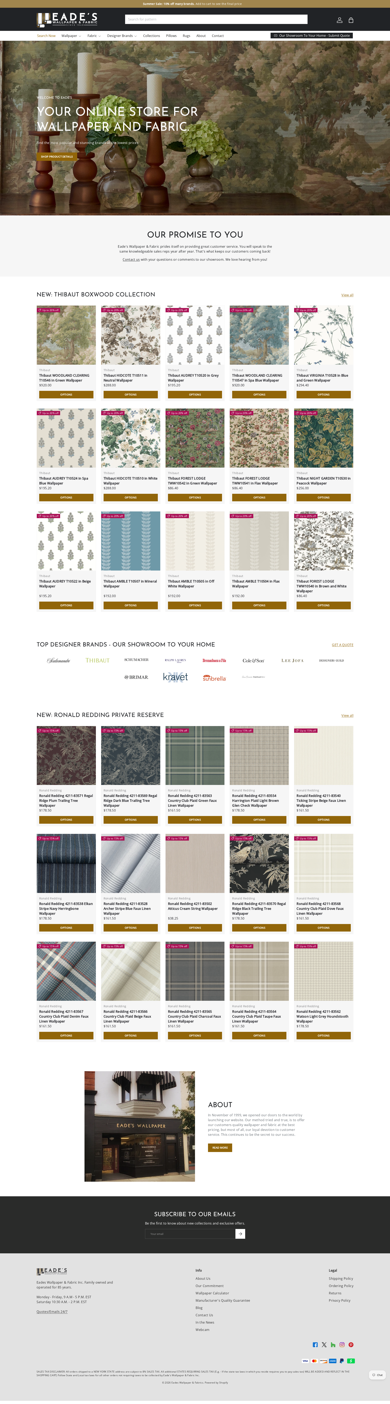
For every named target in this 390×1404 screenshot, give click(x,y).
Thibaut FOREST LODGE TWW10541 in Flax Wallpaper (255, 480)
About (201, 36)
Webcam (202, 1329)
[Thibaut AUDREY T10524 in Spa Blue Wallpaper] (66, 438)
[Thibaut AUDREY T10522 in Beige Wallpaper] (66, 541)
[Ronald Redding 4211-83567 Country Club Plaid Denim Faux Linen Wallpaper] (66, 971)
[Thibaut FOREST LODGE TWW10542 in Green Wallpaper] (195, 438)
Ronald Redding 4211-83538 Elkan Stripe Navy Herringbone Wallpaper (66, 908)
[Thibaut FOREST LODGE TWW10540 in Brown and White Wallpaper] (323, 541)
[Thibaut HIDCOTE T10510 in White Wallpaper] (130, 438)
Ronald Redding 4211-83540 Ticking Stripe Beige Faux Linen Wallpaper (321, 800)
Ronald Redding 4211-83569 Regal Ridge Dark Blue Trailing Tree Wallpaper (130, 800)
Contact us (131, 259)
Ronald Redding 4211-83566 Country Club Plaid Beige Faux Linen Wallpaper (127, 1016)
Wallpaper (69, 36)
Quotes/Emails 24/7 (52, 1311)
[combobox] (216, 19)
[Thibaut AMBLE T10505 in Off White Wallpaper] (195, 541)
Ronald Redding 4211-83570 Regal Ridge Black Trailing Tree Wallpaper (259, 908)
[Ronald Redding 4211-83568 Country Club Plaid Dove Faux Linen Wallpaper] (323, 863)
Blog (199, 1308)
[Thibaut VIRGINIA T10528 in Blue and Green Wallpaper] (323, 335)
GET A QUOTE (342, 645)
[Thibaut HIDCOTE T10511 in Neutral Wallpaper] (130, 335)
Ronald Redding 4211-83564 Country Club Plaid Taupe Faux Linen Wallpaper (256, 1016)
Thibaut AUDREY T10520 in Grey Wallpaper (193, 378)
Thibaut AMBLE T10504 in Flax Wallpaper (256, 583)
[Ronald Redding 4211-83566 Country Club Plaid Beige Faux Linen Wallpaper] (130, 971)
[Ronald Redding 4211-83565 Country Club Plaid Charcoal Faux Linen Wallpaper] (195, 971)
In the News (205, 1322)
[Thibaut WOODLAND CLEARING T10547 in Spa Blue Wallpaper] (259, 335)
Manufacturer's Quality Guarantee (223, 1300)
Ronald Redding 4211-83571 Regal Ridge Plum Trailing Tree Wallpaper (66, 800)
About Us (203, 1278)
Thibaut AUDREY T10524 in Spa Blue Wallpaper (63, 480)
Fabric (92, 36)
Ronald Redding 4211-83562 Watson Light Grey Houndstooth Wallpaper (322, 1016)
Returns (335, 1293)
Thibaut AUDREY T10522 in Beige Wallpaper (65, 583)
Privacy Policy (339, 1300)
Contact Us (204, 1315)
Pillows (171, 36)
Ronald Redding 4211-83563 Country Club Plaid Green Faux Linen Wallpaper (192, 800)
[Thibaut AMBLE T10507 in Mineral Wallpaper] (130, 541)
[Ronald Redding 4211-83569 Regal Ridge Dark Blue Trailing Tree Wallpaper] (130, 755)
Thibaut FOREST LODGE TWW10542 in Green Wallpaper (192, 480)
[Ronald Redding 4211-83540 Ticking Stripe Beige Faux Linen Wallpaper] (323, 755)
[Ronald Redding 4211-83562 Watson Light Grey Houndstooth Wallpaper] (323, 971)
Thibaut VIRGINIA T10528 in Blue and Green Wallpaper (322, 378)
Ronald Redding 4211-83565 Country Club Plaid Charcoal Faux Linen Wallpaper (194, 1016)
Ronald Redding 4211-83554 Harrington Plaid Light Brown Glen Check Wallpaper (255, 800)
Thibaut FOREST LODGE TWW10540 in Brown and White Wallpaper (322, 586)
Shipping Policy (341, 1278)
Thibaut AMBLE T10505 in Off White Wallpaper (191, 583)
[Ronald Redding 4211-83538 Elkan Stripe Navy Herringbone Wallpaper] (66, 863)
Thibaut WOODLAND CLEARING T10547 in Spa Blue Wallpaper (257, 378)
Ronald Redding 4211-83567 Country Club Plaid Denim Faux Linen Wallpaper (64, 1016)
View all (347, 295)
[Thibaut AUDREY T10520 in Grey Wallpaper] (195, 335)
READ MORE (220, 1147)
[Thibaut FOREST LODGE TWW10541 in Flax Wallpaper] (259, 438)
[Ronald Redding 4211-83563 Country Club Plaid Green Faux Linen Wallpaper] (195, 755)
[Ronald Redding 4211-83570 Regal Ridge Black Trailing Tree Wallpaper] (259, 863)
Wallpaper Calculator (212, 1293)
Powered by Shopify (216, 1382)
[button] (351, 20)
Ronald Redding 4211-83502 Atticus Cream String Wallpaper (193, 906)
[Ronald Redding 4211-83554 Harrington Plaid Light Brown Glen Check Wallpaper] (259, 755)
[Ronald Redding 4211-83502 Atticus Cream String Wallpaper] (195, 863)
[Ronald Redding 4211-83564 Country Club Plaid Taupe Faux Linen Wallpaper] (259, 971)
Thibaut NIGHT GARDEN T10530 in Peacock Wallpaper (324, 480)
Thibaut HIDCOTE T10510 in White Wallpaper (131, 480)
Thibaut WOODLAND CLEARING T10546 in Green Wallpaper (64, 378)
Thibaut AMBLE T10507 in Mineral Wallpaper (130, 583)
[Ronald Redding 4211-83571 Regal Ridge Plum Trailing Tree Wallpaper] (66, 755)
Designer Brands (120, 36)
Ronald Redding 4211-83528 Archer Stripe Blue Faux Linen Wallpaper (127, 908)
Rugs (186, 36)
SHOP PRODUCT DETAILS (57, 156)
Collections (151, 36)
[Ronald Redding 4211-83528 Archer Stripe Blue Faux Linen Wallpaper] (130, 863)
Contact (218, 36)
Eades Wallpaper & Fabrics (187, 1382)
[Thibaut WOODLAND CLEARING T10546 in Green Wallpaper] (66, 335)
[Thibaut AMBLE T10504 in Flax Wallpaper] (259, 541)
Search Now (46, 36)
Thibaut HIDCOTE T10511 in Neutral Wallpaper (125, 378)
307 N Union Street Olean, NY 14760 (174, 4)
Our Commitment (209, 1286)
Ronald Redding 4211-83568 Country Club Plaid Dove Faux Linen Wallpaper (320, 908)
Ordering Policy (341, 1286)
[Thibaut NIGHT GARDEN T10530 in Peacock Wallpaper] (323, 438)
